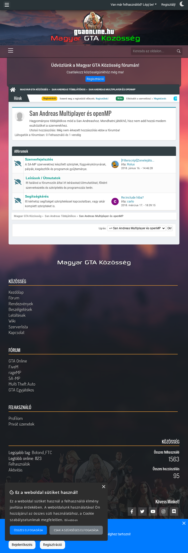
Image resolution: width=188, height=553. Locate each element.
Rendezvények (21, 304)
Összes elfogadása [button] (28, 530)
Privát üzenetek (21, 424)
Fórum (14, 298)
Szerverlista (18, 327)
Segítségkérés (37, 196)
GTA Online (18, 361)
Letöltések (17, 315)
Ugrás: (102, 228)
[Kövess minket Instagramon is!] (163, 511)
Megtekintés (137, 98)
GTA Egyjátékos (21, 390)
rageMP (15, 372)
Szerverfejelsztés (39, 159)
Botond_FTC (42, 452)
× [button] (184, 523)
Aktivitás (16, 470)
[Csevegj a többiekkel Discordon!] (174, 511)
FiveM (13, 367)
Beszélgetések (20, 309)
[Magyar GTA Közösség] (94, 27)
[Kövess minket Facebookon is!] (132, 511)
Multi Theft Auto (22, 384)
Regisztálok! (79, 98)
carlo (130, 201)
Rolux (131, 164)
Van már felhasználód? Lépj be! (132, 4)
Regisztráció (95, 79)
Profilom (16, 418)
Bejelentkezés (22, 545)
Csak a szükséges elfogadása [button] (76, 530)
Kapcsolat (16, 332)
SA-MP (14, 378)
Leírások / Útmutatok (43, 178)
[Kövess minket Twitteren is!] (142, 511)
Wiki (12, 321)
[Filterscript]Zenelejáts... (137, 160)
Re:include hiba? (132, 197)
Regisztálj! (168, 4)
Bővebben (71, 520)
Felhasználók (19, 464)
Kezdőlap (16, 292)
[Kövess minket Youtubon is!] (153, 511)
